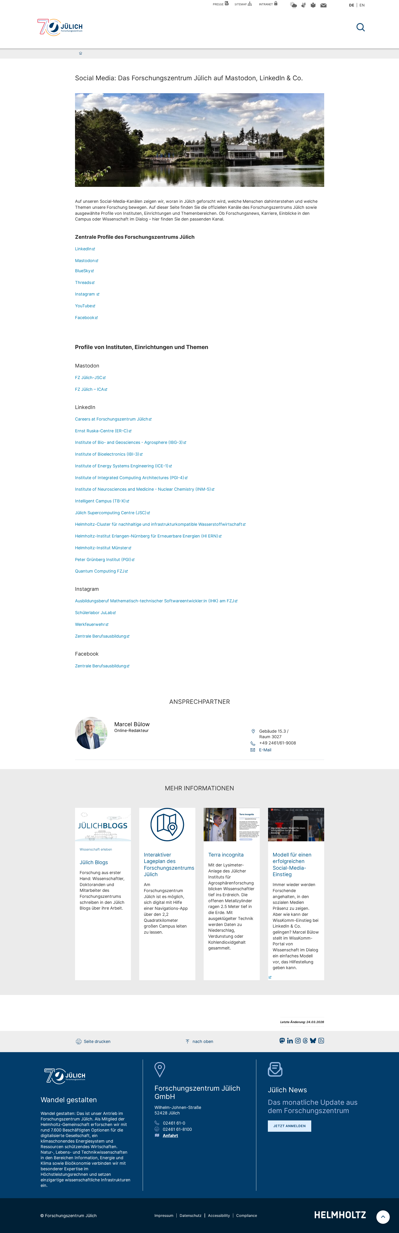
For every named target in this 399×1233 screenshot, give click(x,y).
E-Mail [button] (265, 749)
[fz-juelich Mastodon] (281, 1041)
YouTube (83, 305)
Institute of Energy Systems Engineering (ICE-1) (122, 465)
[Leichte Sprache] (313, 7)
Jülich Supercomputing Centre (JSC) (111, 512)
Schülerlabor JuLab (93, 612)
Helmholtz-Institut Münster (101, 547)
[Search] (361, 27)
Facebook (84, 317)
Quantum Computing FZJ (99, 571)
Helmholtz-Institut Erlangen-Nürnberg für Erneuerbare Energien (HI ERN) (146, 536)
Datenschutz (191, 1215)
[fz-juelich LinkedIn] (289, 1041)
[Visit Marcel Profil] (91, 747)
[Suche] (361, 27)
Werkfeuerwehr (90, 624)
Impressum (163, 1215)
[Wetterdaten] (293, 7)
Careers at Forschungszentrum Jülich (111, 419)
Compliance (246, 1215)
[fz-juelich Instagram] (297, 1041)
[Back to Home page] (59, 27)
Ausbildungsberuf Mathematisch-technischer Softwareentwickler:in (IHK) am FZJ (154, 600)
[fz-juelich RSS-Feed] (320, 1041)
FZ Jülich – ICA (89, 389)
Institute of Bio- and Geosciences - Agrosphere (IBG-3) (129, 442)
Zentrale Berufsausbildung (100, 636)
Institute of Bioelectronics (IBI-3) (107, 454)
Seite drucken (97, 1041)
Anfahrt (170, 1135)
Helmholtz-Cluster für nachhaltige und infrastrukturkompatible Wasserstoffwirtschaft (158, 524)
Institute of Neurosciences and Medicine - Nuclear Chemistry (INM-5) (143, 489)
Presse (219, 4)
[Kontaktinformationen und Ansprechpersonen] (322, 6)
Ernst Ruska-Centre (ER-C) (101, 430)
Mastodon (85, 260)
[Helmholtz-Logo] (340, 1216)
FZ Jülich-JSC (88, 377)
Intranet (266, 4)
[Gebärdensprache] (303, 7)
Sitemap (241, 4)
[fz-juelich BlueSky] (312, 1041)
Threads (83, 282)
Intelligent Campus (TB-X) (100, 501)
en (362, 5)
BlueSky (83, 270)
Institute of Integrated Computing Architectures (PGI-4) (129, 477)
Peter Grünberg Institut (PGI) (103, 559)
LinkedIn (83, 248)
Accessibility (219, 1215)
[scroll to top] (383, 1217)
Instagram (85, 294)
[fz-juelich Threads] (304, 1041)
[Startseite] (81, 53)
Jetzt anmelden (289, 1126)
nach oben (203, 1041)
